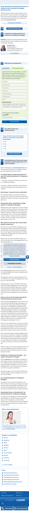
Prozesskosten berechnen (11, 477)
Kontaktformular (11, 20)
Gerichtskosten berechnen (11, 479)
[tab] (14, 23)
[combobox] (14, 81)
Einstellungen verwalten (14, 263)
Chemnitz (6, 458)
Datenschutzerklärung (17, 267)
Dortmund (7, 460)
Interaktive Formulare (10, 484)
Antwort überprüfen (14, 153)
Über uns (19, 495)
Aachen (6, 437)
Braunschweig (7, 453)
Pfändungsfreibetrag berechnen (13, 482)
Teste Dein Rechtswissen (14, 28)
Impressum (9, 267)
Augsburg (6, 440)
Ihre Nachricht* (6, 102)
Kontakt (4, 492)
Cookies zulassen (14, 259)
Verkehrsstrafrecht (18, 168)
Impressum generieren (10, 473)
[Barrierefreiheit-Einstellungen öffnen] (27, 257)
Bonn (5, 450)
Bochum (6, 448)
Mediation (8, 359)
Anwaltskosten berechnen (11, 475)
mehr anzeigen (8, 464)
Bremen (6, 455)
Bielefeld (6, 445)
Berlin (5, 442)
